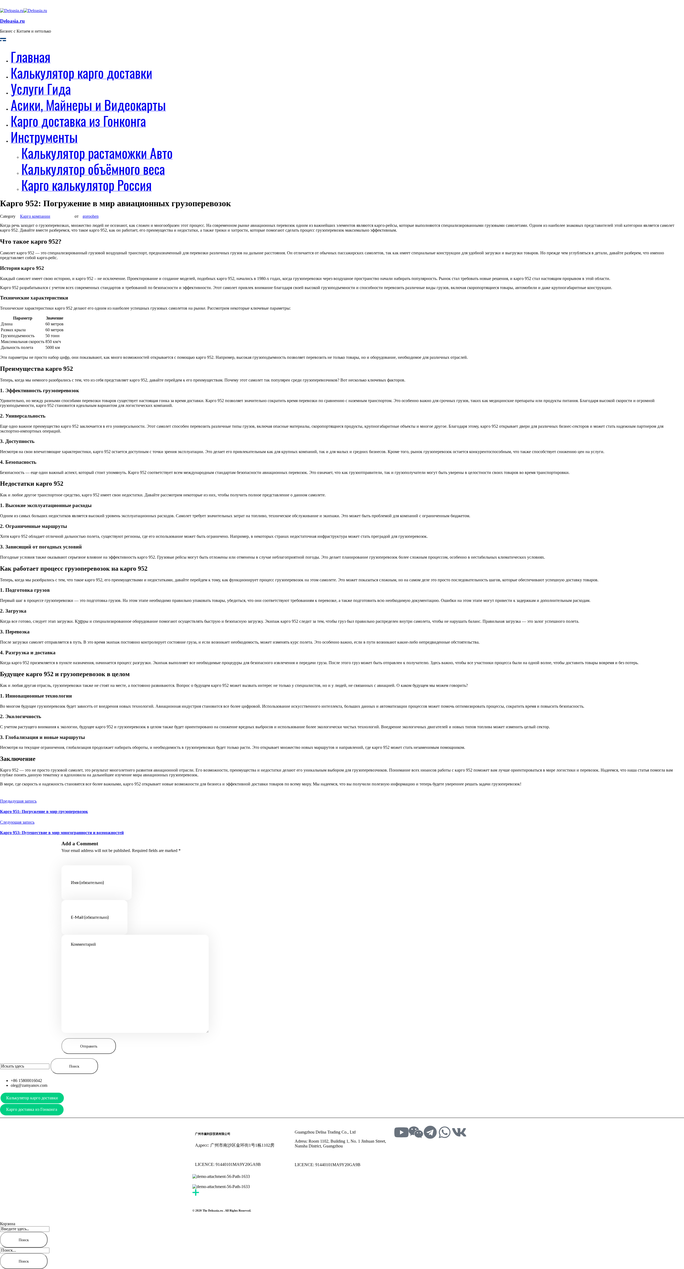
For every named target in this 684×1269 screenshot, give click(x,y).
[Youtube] (401, 1132)
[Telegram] (430, 1132)
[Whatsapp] (444, 1132)
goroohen (91, 216)
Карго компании (35, 216)
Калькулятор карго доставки (32, 1098)
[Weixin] (415, 1132)
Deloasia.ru (12, 21)
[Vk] (459, 1132)
